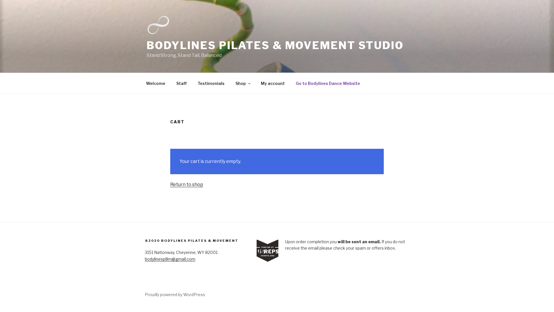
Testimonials (211, 83)
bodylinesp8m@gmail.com (170, 259)
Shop (240, 83)
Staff (181, 83)
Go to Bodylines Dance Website (328, 83)
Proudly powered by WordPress (175, 294)
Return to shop (186, 184)
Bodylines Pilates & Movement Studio (275, 45)
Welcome (155, 83)
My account (273, 83)
